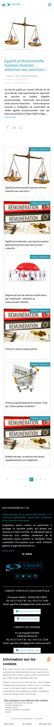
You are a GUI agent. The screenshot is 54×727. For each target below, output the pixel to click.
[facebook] (17, 576)
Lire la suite (10, 117)
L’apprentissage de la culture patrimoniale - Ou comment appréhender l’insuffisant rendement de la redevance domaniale (27, 517)
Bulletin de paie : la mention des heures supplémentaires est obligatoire (24, 458)
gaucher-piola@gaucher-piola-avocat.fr (30, 604)
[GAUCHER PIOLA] (16, 3)
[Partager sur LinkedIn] (21, 128)
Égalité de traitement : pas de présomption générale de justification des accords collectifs (27, 245)
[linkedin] (29, 576)
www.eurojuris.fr (21, 82)
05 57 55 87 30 (18, 600)
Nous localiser (29, 619)
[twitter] (23, 576)
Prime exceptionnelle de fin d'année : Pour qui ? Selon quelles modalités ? (26, 404)
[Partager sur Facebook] (7, 128)
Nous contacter (29, 611)
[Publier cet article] (14, 128)
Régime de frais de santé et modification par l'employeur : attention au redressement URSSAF (25, 298)
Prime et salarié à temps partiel (21, 348)
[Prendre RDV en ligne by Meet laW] (35, 576)
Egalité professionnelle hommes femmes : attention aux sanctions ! (26, 189)
